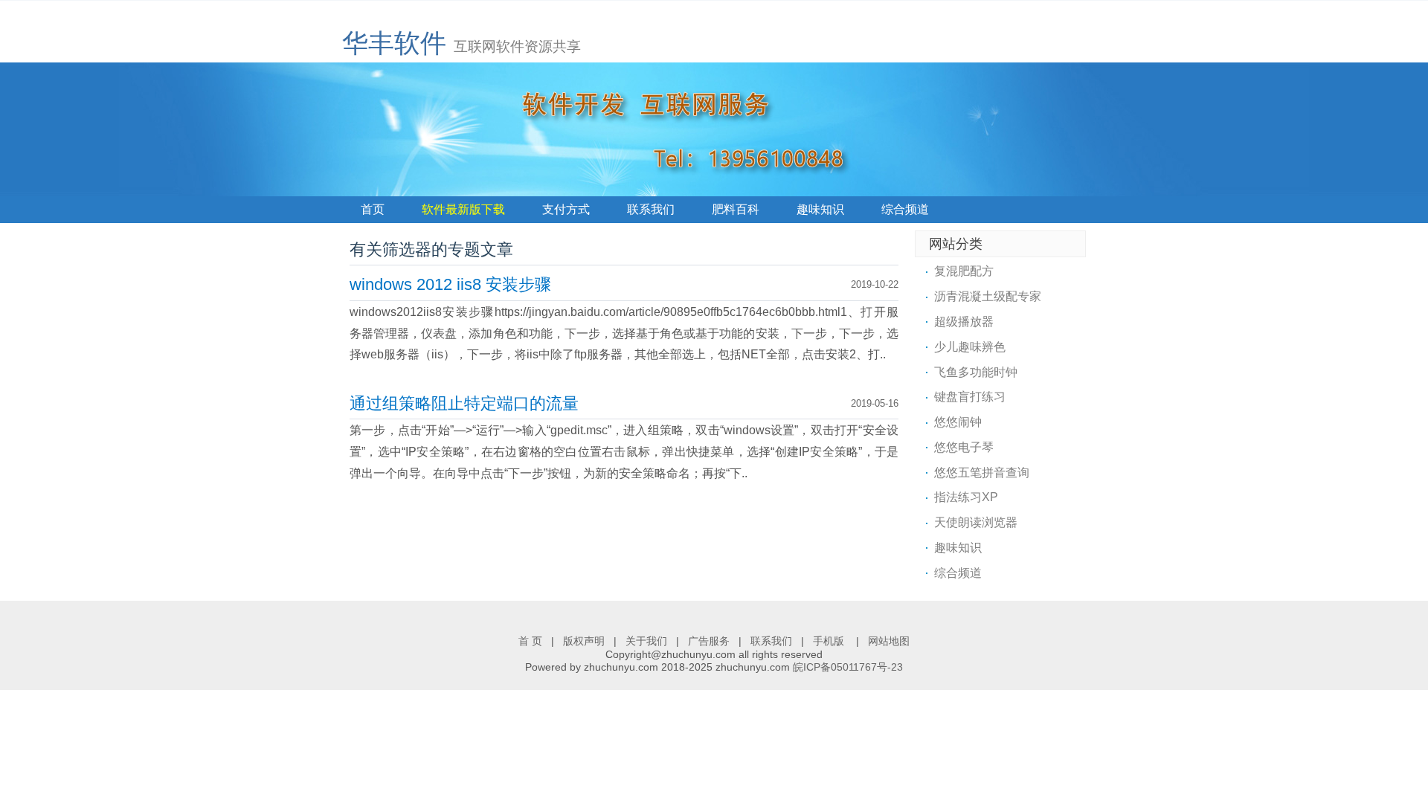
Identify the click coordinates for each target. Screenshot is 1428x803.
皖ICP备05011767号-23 (848, 667)
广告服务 (709, 641)
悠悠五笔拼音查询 (981, 472)
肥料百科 (735, 209)
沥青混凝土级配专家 (987, 296)
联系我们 (651, 209)
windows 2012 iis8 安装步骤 (450, 284)
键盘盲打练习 (970, 396)
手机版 (830, 641)
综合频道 (905, 209)
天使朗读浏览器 (975, 522)
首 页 (530, 641)
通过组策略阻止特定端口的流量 (464, 403)
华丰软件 (394, 42)
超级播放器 (964, 321)
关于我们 (646, 641)
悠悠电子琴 (964, 447)
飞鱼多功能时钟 (975, 372)
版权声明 (584, 641)
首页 (373, 209)
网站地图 (889, 641)
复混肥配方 (964, 271)
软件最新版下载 (463, 209)
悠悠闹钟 (958, 422)
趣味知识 (820, 209)
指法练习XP (966, 497)
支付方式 (566, 209)
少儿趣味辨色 (970, 347)
